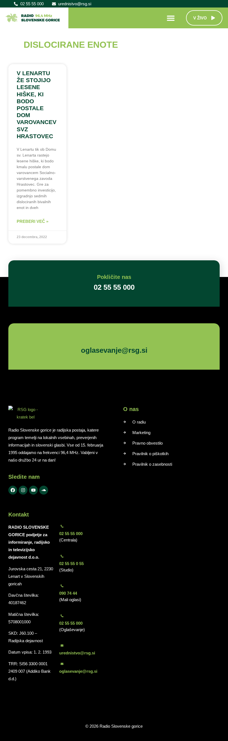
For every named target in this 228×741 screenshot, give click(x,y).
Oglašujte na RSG (104, 340)
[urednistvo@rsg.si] (62, 645)
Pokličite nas (114, 277)
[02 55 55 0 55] (62, 556)
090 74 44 (68, 593)
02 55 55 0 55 (71, 563)
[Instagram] (23, 490)
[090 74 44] (62, 586)
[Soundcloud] (43, 490)
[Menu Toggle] (171, 18)
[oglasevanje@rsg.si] (62, 664)
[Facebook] (12, 490)
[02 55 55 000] (62, 526)
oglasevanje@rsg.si (78, 671)
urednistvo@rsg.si (77, 653)
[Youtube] (33, 490)
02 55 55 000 (71, 533)
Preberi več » (32, 221)
